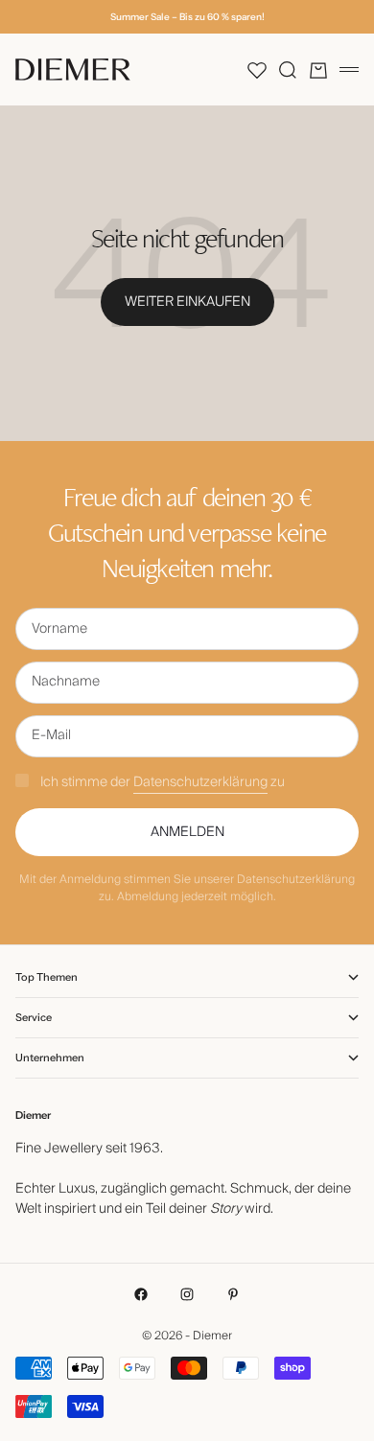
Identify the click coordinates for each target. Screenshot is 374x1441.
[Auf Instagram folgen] (187, 1294)
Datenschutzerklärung (200, 782)
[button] (257, 70)
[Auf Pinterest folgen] (233, 1294)
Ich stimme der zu (162, 782)
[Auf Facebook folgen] (141, 1294)
